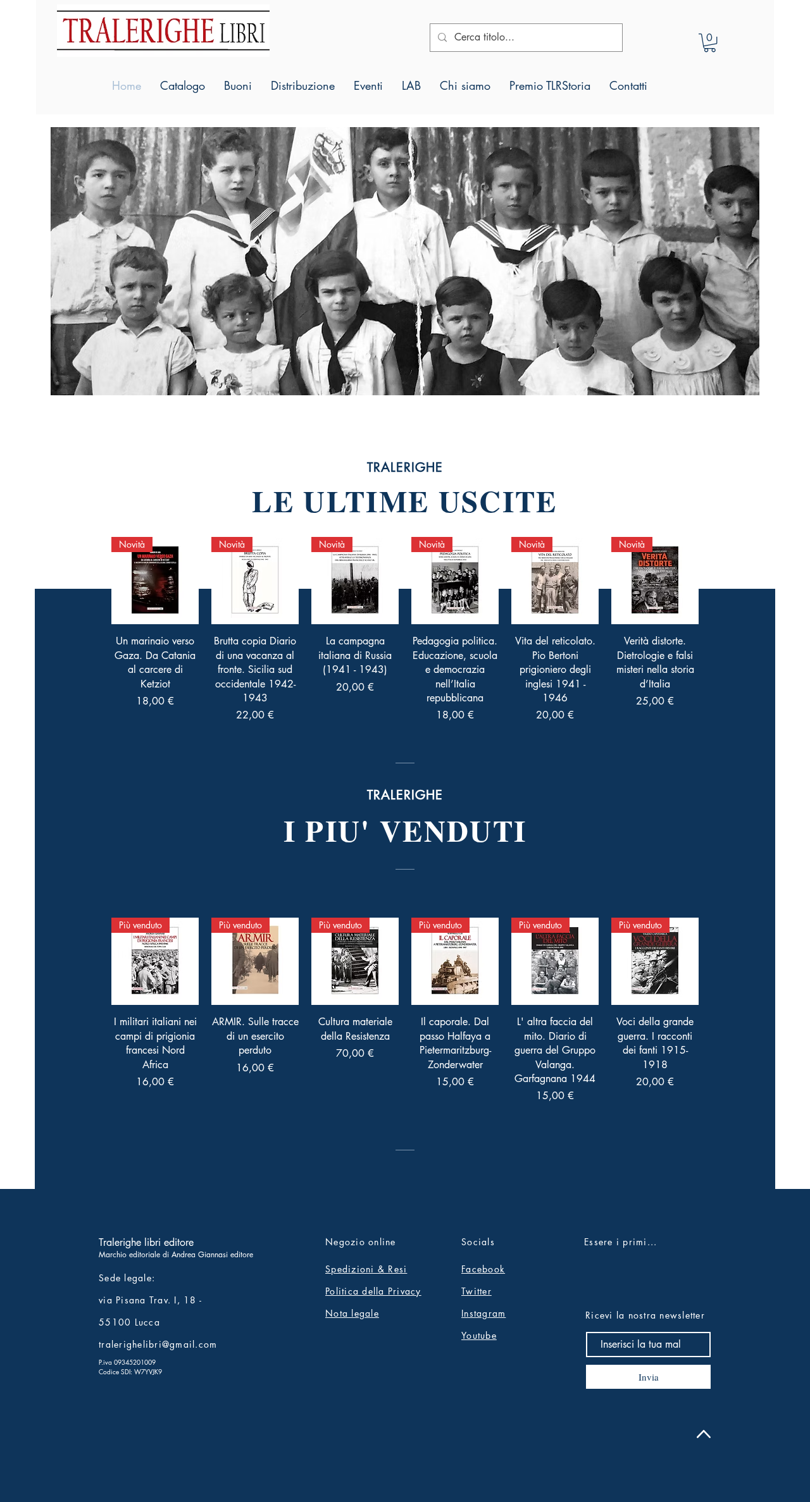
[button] (710, 43)
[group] (405, 629)
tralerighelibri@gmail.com (158, 1344)
